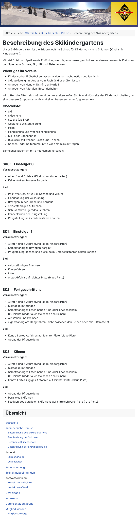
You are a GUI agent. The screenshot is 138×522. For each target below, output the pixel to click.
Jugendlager (15, 461)
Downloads (13, 493)
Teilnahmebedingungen (20, 472)
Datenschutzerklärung (19, 503)
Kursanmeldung (15, 467)
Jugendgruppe (16, 456)
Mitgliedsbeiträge (17, 513)
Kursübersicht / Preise (19, 428)
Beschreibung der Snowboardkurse (27, 446)
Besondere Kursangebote (22, 442)
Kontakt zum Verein (18, 487)
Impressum (12, 498)
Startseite (12, 422)
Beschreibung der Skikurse (23, 437)
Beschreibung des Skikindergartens (27, 432)
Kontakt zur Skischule (20, 482)
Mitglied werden (16, 509)
